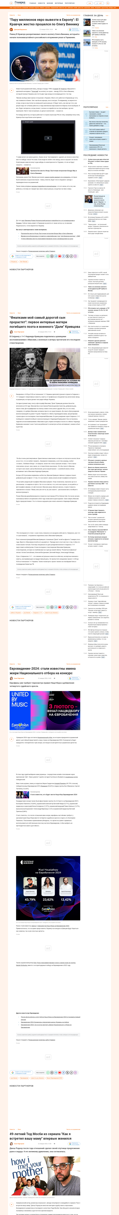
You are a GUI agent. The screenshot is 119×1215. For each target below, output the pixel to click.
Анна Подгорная (19, 332)
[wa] (48, 256)
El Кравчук (14, 261)
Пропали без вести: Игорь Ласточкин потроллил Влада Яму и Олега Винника (47, 233)
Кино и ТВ (61, 7)
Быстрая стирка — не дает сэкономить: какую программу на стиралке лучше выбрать (98, 115)
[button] (11, 3)
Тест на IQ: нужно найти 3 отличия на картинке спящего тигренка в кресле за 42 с (98, 131)
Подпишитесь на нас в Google (75, 29)
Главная (32, 3)
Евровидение (24, 1078)
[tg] (55, 256)
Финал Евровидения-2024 (54, 1078)
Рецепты (36, 7)
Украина (97, 27)
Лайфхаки (70, 7)
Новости (41, 3)
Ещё (107, 15)
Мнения (50, 3)
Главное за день (93, 15)
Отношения (25, 7)
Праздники (98, 7)
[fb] (63, 256)
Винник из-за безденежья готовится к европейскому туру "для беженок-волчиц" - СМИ (50, 236)
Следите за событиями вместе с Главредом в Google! (23, 256)
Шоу (66, 7)
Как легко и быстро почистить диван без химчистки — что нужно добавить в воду (98, 123)
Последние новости (95, 155)
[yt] (59, 256)
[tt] (67, 256)
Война (96, 48)
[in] (75, 256)
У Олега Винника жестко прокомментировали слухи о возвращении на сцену (47, 239)
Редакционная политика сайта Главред (41, 251)
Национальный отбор (45, 737)
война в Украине (16, 612)
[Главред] (20, 3)
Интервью (59, 3)
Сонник (75, 7)
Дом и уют (81, 7)
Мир (96, 37)
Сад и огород (104, 7)
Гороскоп (31, 7)
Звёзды (111, 7)
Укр (90, 3)
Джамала (44, 786)
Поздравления (54, 7)
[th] (52, 256)
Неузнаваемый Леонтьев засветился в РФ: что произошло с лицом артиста (98, 147)
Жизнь (92, 7)
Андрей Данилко (60, 783)
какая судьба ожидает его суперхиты (58, 177)
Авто (114, 7)
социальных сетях (71, 777)
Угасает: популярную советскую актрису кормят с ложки (98, 139)
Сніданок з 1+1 (37, 612)
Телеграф (34, 91)
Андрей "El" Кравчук (60, 89)
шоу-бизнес (26, 612)
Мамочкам (87, 7)
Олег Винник (24, 261)
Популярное (70, 3)
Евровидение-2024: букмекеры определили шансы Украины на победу (45, 1022)
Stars (11, 7)
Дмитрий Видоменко (20, 29)
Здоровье (47, 7)
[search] (107, 3)
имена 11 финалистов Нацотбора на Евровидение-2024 (50, 926)
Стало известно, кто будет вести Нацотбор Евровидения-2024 (53, 795)
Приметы (42, 7)
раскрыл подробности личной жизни (44, 186)
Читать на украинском (73, 15)
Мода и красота (17, 7)
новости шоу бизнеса (51, 612)
